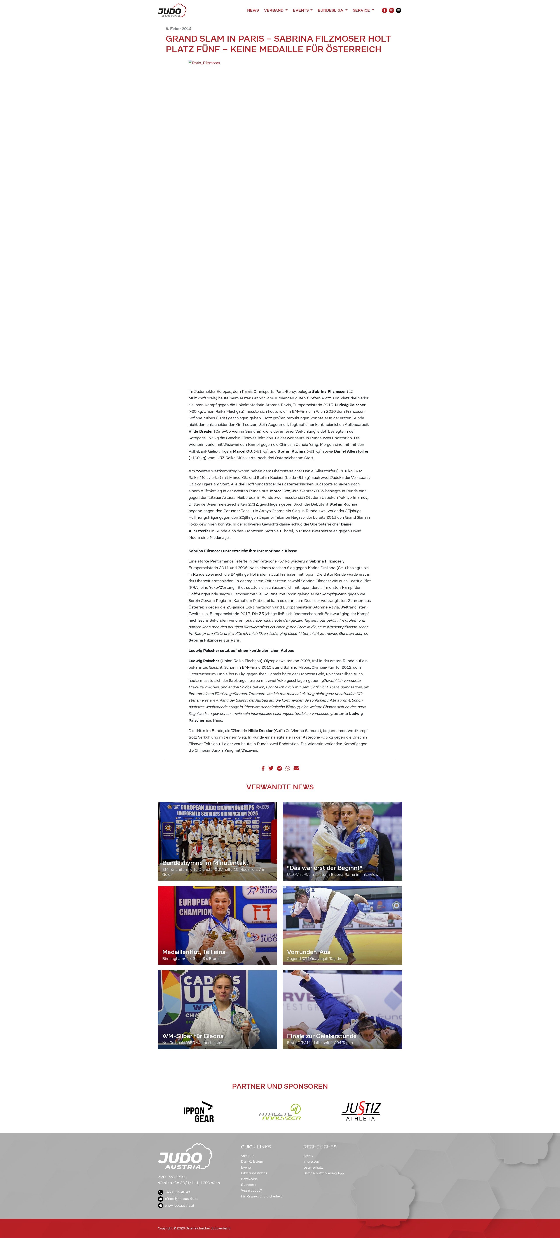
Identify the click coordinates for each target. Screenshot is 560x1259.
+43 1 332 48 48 (177, 1192)
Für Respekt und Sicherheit (261, 1196)
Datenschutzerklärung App (323, 1173)
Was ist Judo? (251, 1190)
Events (246, 1167)
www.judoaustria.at (179, 1206)
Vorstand (247, 1156)
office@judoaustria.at (181, 1199)
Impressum (311, 1162)
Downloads (249, 1179)
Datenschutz (313, 1167)
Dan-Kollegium (252, 1162)
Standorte (248, 1185)
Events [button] (301, 10)
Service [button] (362, 10)
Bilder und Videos (254, 1173)
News (253, 10)
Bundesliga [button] (331, 10)
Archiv (308, 1156)
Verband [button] (274, 10)
